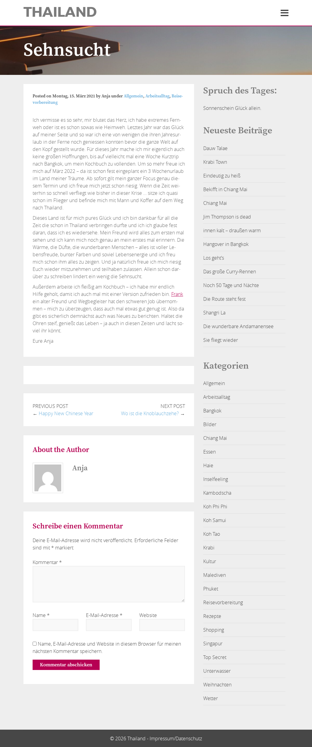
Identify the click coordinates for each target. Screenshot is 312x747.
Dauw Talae (215, 148)
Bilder (209, 424)
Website (148, 615)
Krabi (208, 547)
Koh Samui (214, 520)
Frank (177, 294)
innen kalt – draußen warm (232, 230)
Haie (208, 465)
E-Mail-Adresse (104, 615)
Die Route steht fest (224, 299)
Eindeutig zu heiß (221, 175)
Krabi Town (215, 162)
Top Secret (214, 657)
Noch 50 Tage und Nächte (231, 285)
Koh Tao (211, 534)
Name (41, 615)
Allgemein (133, 96)
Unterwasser (217, 671)
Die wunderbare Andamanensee (238, 326)
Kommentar (47, 562)
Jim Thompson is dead (227, 216)
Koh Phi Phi (215, 506)
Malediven (214, 575)
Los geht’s (213, 257)
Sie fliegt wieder (220, 340)
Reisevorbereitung (223, 602)
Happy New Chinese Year (66, 413)
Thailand (60, 12)
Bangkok (212, 410)
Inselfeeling (215, 479)
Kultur (209, 561)
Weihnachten (217, 684)
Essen (209, 451)
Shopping (213, 629)
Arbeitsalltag (157, 96)
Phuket (210, 588)
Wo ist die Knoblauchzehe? (150, 413)
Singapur (212, 643)
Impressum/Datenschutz (176, 738)
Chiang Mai (215, 203)
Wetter (210, 698)
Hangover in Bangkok (226, 244)
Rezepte (212, 616)
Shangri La (214, 312)
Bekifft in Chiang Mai (225, 189)
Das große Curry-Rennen (229, 271)
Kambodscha (217, 492)
